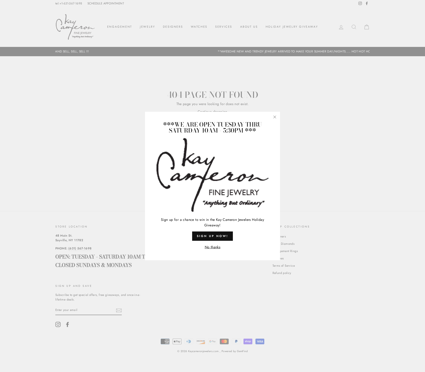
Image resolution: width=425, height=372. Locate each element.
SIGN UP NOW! (212, 236)
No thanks (212, 247)
